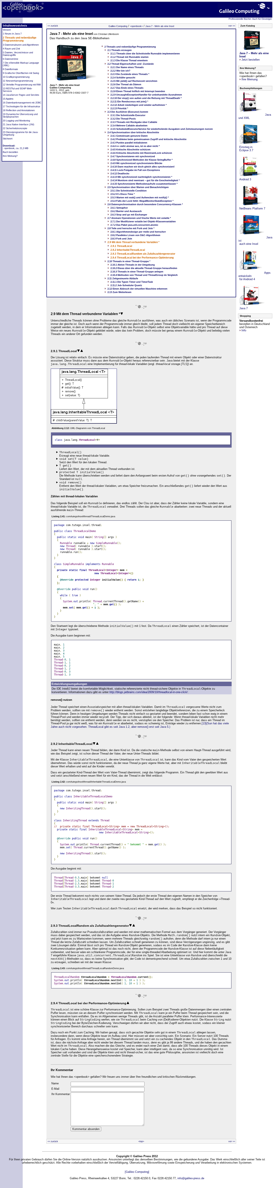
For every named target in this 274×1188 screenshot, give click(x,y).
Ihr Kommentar (60, 1094)
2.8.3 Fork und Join (121, 238)
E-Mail (55, 1088)
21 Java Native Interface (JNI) (18, 124)
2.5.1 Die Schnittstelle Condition (128, 190)
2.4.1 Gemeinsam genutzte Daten (129, 135)
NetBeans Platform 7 (251, 208)
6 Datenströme (10, 59)
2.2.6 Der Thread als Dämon (125, 84)
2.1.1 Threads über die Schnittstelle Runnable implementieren (145, 53)
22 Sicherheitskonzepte (15, 128)
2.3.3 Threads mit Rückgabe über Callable (133, 122)
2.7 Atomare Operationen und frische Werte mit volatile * (139, 218)
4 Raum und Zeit (11, 48)
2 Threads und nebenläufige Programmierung (19, 39)
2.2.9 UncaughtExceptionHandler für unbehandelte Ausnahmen (146, 94)
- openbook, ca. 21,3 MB (15, 148)
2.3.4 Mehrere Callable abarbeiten (128, 125)
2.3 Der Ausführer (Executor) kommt (127, 112)
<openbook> (136, 26)
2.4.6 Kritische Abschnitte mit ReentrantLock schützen (141, 153)
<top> (141, 1141)
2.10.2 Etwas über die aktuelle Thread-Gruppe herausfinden (143, 268)
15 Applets (8, 98)
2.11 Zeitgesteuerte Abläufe (122, 278)
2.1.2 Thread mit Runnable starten (129, 57)
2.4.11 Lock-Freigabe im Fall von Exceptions (135, 170)
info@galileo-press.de (190, 1178)
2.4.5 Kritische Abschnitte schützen (130, 149)
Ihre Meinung (249, 79)
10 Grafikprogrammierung (16, 77)
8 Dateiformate (10, 69)
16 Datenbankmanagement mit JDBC (22, 102)
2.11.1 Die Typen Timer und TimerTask (131, 282)
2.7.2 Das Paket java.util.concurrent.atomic (134, 225)
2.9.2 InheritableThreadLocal (127, 249)
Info (243, 330)
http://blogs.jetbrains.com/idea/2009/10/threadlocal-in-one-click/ (148, 692)
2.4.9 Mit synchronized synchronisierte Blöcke (136, 163)
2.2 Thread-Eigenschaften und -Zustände (130, 64)
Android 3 (244, 179)
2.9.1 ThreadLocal (121, 246)
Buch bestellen (10, 152)
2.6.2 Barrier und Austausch (126, 211)
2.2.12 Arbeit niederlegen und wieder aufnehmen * (138, 105)
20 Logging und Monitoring (16, 120)
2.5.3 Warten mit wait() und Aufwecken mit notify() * (139, 197)
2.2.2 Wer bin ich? (120, 70)
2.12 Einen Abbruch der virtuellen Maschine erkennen (137, 288)
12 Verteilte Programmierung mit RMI (22, 84)
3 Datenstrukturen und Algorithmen (21, 44)
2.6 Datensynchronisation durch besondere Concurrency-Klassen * (145, 204)
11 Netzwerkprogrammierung (18, 80)
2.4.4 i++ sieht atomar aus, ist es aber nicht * (135, 146)
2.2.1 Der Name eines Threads (127, 67)
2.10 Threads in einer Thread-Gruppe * (128, 261)
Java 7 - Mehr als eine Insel (159, 26)
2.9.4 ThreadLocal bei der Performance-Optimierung (142, 257)
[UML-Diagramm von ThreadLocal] (84, 422)
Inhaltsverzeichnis (15, 25)
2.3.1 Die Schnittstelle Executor (127, 115)
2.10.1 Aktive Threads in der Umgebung (132, 264)
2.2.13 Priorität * (119, 108)
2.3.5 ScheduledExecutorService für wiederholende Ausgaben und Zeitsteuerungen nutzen (161, 129)
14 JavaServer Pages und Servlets (21, 95)
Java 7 (243, 308)
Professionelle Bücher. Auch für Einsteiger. (250, 19)
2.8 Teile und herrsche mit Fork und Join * (130, 228)
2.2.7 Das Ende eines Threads (126, 88)
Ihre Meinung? (10, 156)
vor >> (231, 25)
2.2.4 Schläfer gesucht (122, 77)
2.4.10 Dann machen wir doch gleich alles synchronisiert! (142, 166)
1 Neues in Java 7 (12, 33)
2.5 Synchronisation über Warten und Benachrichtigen (138, 187)
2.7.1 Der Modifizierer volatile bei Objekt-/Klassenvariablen (143, 221)
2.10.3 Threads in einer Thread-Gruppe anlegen (136, 271)
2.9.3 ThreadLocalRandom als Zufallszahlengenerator (142, 253)
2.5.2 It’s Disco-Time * (122, 194)
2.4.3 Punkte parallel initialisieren (128, 142)
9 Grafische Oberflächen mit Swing (21, 73)
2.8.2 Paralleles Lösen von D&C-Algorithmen (135, 235)
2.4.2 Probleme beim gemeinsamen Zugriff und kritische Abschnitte (148, 139)
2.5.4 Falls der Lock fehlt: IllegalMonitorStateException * (141, 201)
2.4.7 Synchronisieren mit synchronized (132, 156)
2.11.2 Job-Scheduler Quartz (126, 285)
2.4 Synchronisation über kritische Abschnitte (133, 132)
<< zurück (53, 25)
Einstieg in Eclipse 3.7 (245, 148)
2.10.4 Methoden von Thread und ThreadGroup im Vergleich (144, 275)
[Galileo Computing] (137, 1171)
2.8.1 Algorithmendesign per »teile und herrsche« (138, 231)
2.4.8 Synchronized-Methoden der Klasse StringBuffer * (141, 159)
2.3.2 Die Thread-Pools (123, 118)
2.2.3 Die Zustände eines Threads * (129, 74)
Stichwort (7, 138)
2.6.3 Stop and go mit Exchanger (128, 214)
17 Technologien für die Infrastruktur (21, 106)
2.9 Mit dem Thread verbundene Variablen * (133, 242)
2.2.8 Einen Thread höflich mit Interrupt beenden (137, 91)
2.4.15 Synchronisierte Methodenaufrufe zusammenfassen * (143, 183)
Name (55, 1083)
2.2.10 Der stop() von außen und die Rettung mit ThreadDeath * (146, 98)
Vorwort (7, 29)
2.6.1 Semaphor (119, 207)
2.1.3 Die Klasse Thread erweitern (129, 60)
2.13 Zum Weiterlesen (119, 292)
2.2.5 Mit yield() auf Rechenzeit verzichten (133, 81)
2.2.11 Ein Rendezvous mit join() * (129, 101)
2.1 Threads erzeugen (119, 50)
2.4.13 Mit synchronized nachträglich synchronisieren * (141, 177)
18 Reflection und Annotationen (19, 110)
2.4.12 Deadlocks (119, 173)
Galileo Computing (118, 26)
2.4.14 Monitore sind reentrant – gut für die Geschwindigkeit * (145, 180)
